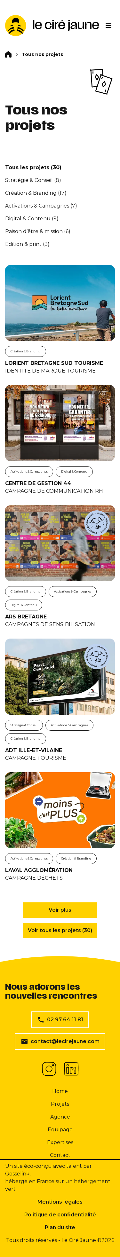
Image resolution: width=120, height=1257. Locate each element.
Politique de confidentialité (60, 1215)
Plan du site (60, 1227)
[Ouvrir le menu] (108, 25)
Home (60, 1091)
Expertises (60, 1142)
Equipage (60, 1130)
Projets (60, 1104)
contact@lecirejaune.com (65, 1041)
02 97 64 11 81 (65, 1020)
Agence (60, 1117)
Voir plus (60, 910)
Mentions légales (60, 1202)
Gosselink (17, 1174)
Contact (60, 1155)
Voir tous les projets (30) (60, 930)
